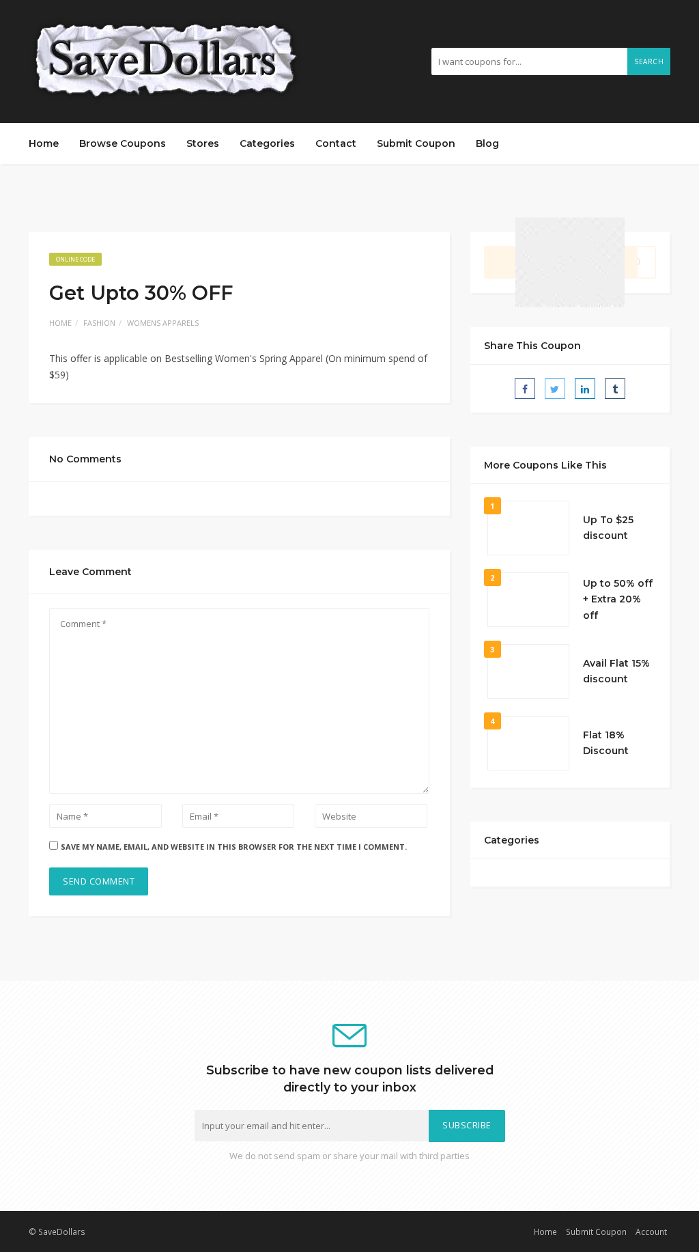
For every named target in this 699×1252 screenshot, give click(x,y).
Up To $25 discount (608, 528)
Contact (335, 143)
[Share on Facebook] (525, 388)
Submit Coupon (416, 143)
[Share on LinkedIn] (585, 388)
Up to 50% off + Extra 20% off (618, 599)
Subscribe (466, 1125)
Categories (267, 143)
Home (44, 143)
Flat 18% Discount (606, 743)
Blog (487, 143)
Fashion (99, 323)
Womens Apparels (163, 323)
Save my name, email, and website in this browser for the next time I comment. (234, 846)
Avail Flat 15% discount (616, 671)
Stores (202, 143)
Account (651, 1231)
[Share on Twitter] (555, 388)
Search (649, 61)
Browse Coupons (122, 143)
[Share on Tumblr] (615, 388)
